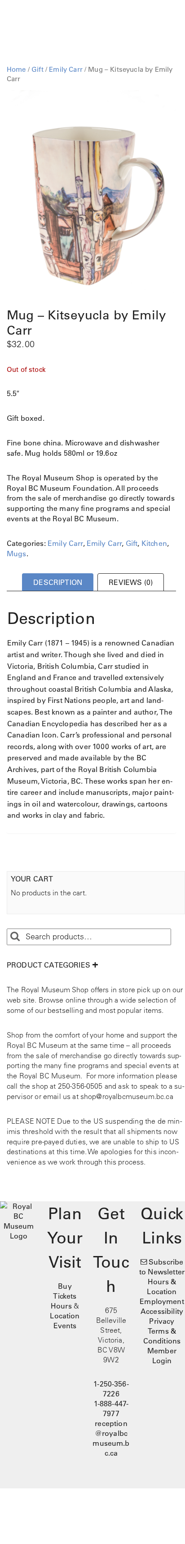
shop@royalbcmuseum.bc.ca (126, 1096)
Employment (162, 1301)
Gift (37, 69)
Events (65, 1325)
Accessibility (162, 1311)
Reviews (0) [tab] (131, 582)
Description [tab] (57, 582)
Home (16, 69)
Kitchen (154, 543)
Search (15, 937)
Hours (61, 1305)
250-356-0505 (80, 1086)
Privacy (161, 1321)
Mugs (16, 553)
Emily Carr (66, 69)
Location (64, 1315)
